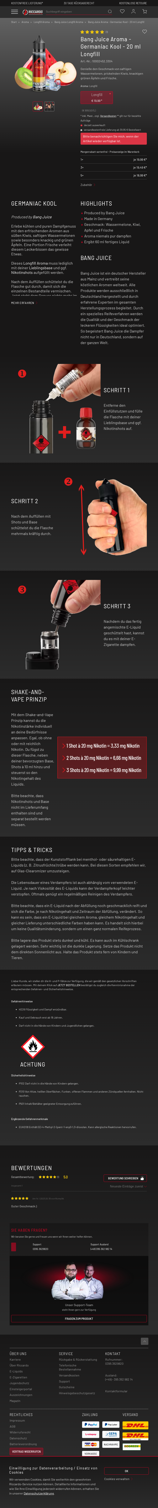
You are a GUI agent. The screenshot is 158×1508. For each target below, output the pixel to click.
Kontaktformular (116, 1391)
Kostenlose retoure (133, 3)
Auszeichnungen (21, 1395)
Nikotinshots (22, 272)
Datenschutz (18, 1438)
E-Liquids (16, 1371)
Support (64, 1381)
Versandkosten (108, 115)
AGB (12, 1426)
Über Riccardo (19, 1365)
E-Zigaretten (18, 1377)
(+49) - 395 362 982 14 (119, 1379)
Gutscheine (67, 1387)
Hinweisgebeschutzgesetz (77, 1393)
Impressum (17, 1420)
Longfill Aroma (35, 263)
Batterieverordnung (23, 1444)
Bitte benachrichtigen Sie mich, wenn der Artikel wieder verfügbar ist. (111, 138)
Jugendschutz (19, 1383)
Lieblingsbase (41, 267)
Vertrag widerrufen (26, 1451)
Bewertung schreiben (123, 1178)
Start (14, 22)
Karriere (15, 1359)
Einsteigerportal (21, 1389)
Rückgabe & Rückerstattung (78, 1359)
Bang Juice (42, 216)
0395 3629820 (114, 1363)
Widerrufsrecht (20, 1432)
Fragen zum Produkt (79, 1318)
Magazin (15, 1401)
